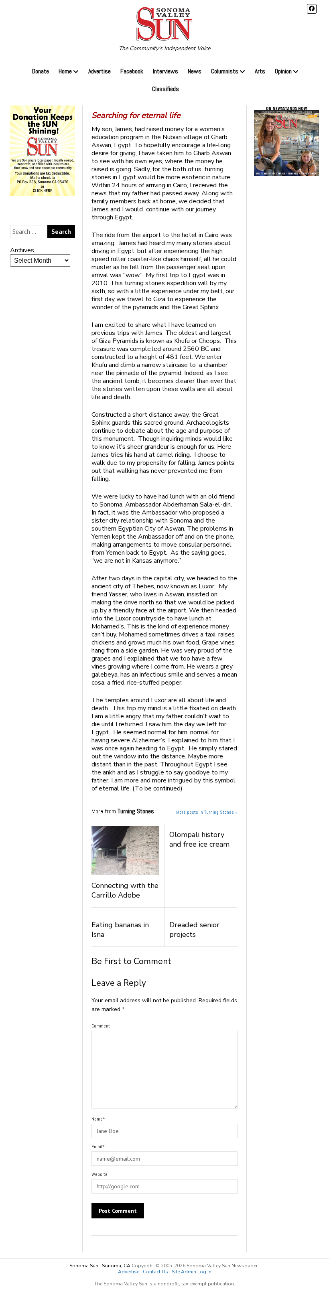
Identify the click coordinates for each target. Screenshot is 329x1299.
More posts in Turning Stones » (207, 812)
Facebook (131, 71)
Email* (98, 1146)
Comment (100, 1026)
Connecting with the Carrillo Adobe (124, 890)
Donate (40, 71)
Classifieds (165, 89)
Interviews (165, 71)
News (194, 71)
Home (65, 71)
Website (99, 1174)
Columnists (224, 71)
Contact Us (155, 1272)
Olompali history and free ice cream (199, 839)
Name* (98, 1119)
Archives (22, 250)
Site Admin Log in (191, 1272)
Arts (260, 71)
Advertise (99, 71)
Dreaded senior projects (194, 929)
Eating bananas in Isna (120, 929)
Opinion (283, 71)
